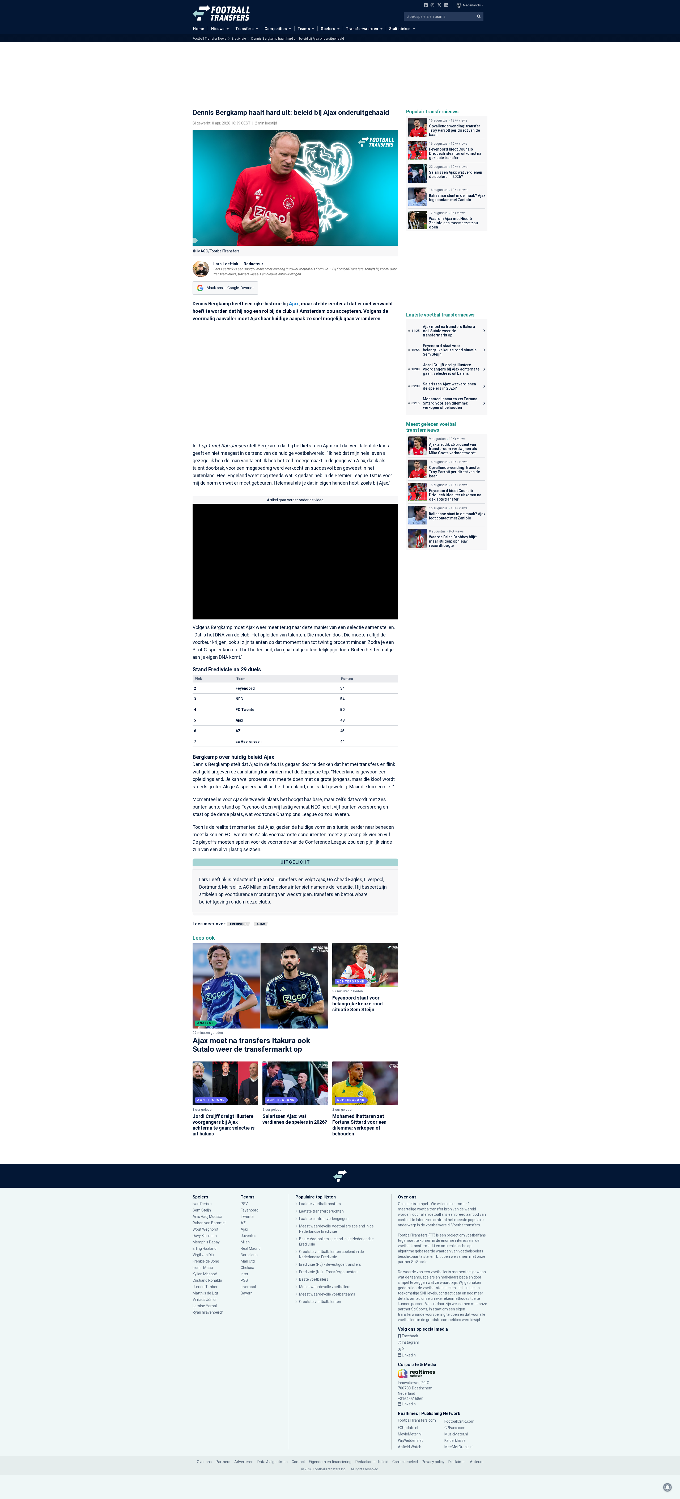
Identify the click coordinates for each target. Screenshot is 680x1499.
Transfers (245, 29)
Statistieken (400, 29)
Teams (304, 29)
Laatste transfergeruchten (321, 1211)
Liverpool (248, 1287)
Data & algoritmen (272, 1462)
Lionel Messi (203, 1267)
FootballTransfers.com (417, 1420)
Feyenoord (249, 1210)
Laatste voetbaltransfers (320, 1204)
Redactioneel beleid (371, 1462)
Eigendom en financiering (330, 1462)
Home (198, 29)
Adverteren (243, 1462)
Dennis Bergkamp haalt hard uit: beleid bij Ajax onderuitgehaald (297, 38)
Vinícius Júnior (205, 1299)
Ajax (294, 303)
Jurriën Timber (205, 1287)
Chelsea (247, 1267)
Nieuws (218, 29)
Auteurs (476, 1462)
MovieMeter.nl (410, 1434)
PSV (244, 1204)
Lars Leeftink (225, 263)
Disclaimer (457, 1462)
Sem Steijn (202, 1210)
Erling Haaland (204, 1248)
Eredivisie (239, 38)
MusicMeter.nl (456, 1434)
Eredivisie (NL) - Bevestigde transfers (330, 1264)
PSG (244, 1280)
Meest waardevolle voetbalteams (327, 1294)
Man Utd (248, 1261)
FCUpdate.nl (408, 1428)
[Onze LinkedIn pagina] (445, 5)
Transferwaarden (362, 29)
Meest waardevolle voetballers (324, 1287)
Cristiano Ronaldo (207, 1280)
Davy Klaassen (205, 1236)
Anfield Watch (409, 1447)
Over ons (204, 1462)
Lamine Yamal (205, 1306)
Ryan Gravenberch (208, 1312)
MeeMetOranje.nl (458, 1447)
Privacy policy (433, 1462)
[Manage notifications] (667, 1487)
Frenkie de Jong (206, 1261)
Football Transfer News (209, 38)
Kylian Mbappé (205, 1274)
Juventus (248, 1236)
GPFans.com (454, 1428)
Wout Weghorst (205, 1229)
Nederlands (472, 5)
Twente (247, 1216)
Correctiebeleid (405, 1462)
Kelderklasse (455, 1440)
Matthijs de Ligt (206, 1293)
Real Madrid (251, 1248)
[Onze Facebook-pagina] (425, 5)
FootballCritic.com (459, 1421)
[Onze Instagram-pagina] (431, 5)
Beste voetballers (313, 1279)
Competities (276, 29)
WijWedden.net (410, 1440)
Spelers (328, 29)
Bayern (247, 1293)
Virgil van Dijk (204, 1255)
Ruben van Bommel (209, 1223)
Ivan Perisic (202, 1204)
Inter (244, 1274)
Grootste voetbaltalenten (320, 1302)
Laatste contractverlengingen (323, 1219)
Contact (298, 1462)
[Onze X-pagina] (438, 5)
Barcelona (249, 1255)
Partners (223, 1462)
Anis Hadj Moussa (207, 1216)
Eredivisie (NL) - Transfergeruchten (328, 1272)
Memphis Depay (206, 1242)
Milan (245, 1242)
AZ (243, 1223)
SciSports (419, 1262)
